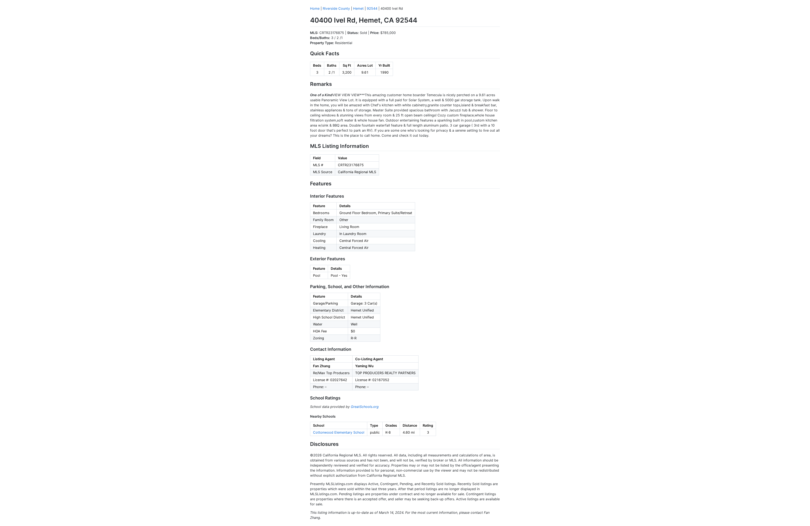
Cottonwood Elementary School (338, 432)
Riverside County (336, 8)
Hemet (358, 8)
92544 (372, 8)
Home (315, 8)
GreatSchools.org (365, 407)
